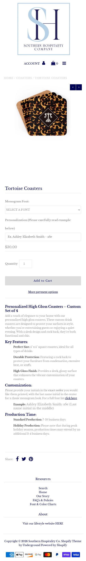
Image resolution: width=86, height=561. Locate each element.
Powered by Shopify (54, 545)
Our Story (42, 496)
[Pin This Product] (31, 459)
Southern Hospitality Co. (44, 541)
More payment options (43, 291)
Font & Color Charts (43, 504)
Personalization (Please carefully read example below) (38, 224)
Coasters (24, 78)
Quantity (11, 263)
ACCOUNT (32, 63)
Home (8, 78)
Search (43, 488)
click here (71, 398)
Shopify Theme (71, 541)
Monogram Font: (17, 201)
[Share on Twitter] (24, 459)
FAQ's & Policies (43, 500)
